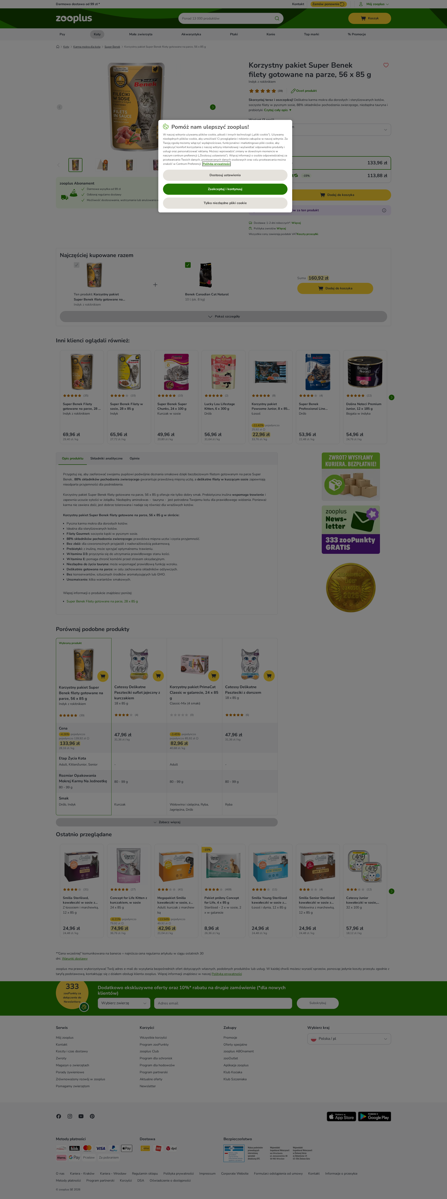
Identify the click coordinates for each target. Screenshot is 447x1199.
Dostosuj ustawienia (225, 175)
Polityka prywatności (216, 164)
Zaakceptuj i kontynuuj (225, 189)
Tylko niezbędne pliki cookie (225, 203)
